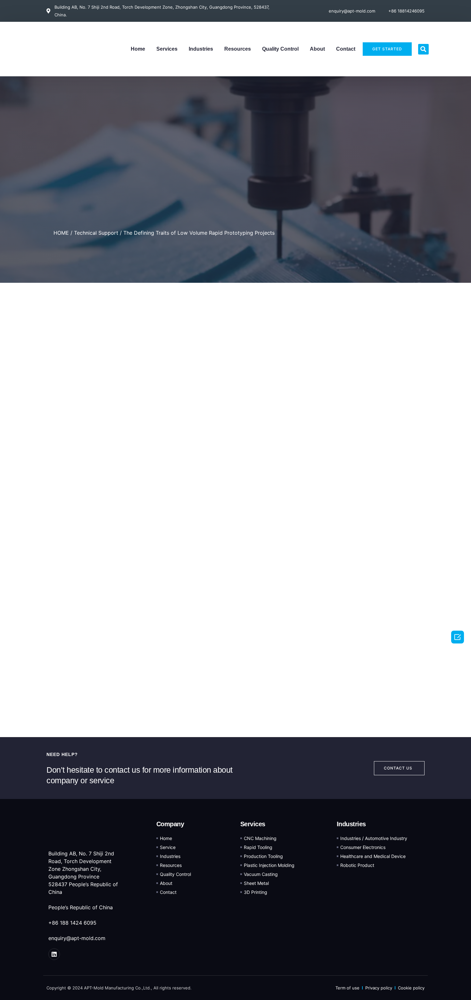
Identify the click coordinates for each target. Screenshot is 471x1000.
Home (138, 49)
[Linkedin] (54, 954)
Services (167, 49)
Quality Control (280, 49)
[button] (423, 49)
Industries (201, 49)
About (317, 49)
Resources (237, 49)
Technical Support (96, 233)
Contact (345, 49)
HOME (61, 233)
